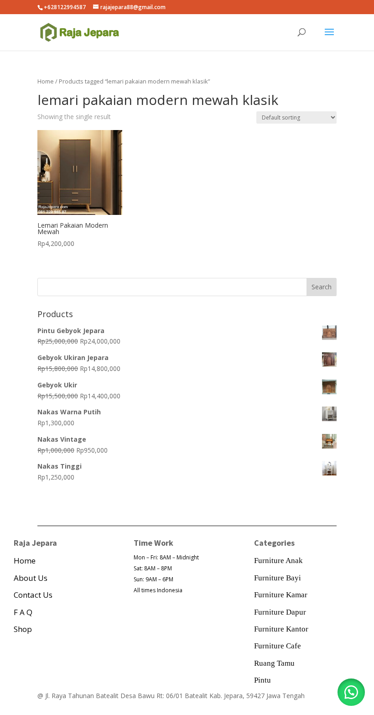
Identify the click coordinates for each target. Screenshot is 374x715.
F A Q (23, 612)
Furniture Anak (278, 560)
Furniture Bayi (277, 578)
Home (45, 81)
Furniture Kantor (281, 629)
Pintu (262, 680)
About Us (30, 578)
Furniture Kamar (280, 594)
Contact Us (33, 595)
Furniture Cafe (277, 646)
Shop (23, 629)
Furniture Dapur (280, 612)
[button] (351, 692)
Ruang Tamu (274, 663)
